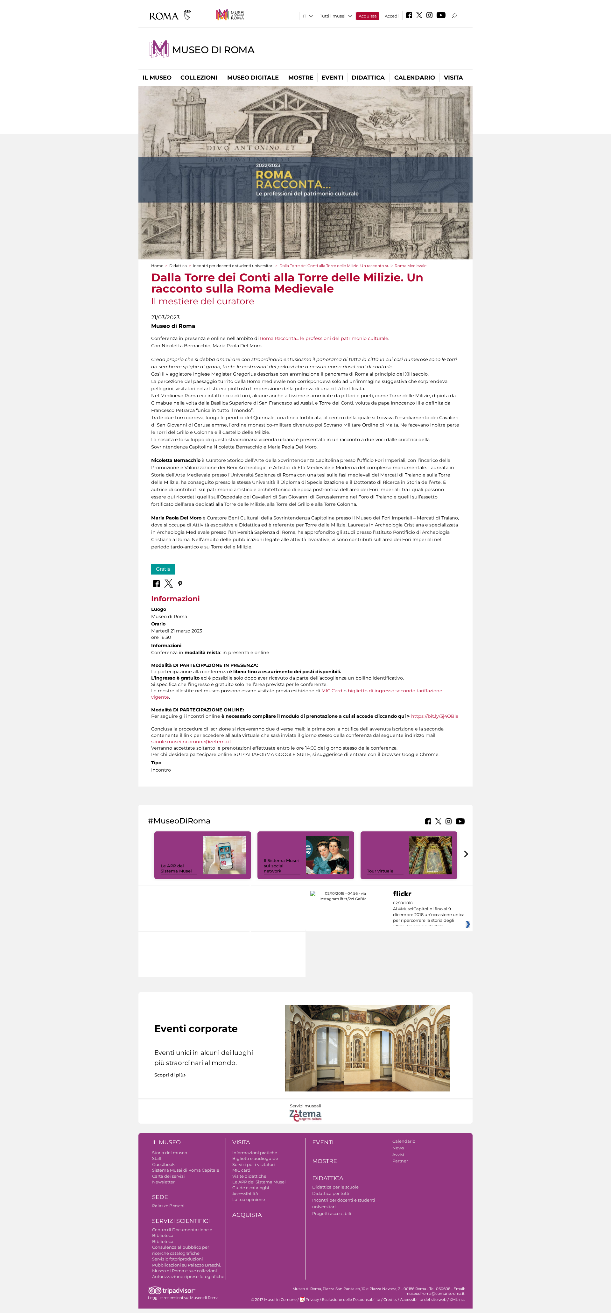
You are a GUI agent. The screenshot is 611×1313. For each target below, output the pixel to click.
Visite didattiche (249, 1176)
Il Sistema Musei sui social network (281, 866)
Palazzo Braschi (168, 1205)
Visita (453, 77)
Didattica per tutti (330, 1193)
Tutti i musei (333, 15)
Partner (400, 1160)
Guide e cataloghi (250, 1187)
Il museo (157, 77)
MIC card (241, 1170)
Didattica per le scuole (335, 1186)
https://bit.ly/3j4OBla (434, 716)
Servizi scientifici (181, 1221)
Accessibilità (245, 1193)
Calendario (414, 77)
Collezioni (198, 77)
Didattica (368, 77)
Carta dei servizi (168, 1176)
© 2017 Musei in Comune (274, 1299)
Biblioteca (162, 1241)
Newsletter (163, 1181)
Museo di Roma (213, 50)
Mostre (300, 77)
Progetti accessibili (331, 1213)
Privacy (312, 1299)
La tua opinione (248, 1199)
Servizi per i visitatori (253, 1164)
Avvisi (398, 1154)
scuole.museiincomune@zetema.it (191, 742)
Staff (156, 1158)
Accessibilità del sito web (423, 1299)
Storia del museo (169, 1152)
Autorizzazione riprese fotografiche (188, 1276)
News (398, 1147)
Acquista (368, 15)
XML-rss (457, 1299)
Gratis (163, 569)
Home (157, 265)
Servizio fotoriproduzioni (177, 1258)
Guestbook (163, 1164)
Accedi (392, 15)
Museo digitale (253, 77)
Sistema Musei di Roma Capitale (185, 1170)
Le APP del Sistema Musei (176, 868)
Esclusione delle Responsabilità (351, 1299)
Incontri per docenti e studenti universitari (233, 265)
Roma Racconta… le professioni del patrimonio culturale (324, 338)
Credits (390, 1299)
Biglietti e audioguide (255, 1158)
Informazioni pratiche (254, 1152)
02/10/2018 (429, 915)
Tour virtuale (380, 870)
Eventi (332, 77)
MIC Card (331, 691)
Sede (160, 1197)
